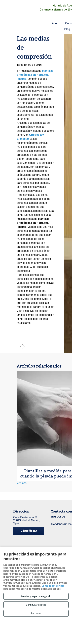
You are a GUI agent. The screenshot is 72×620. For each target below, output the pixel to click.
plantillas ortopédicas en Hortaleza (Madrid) (35, 74)
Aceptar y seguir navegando (36, 596)
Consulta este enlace (53, 585)
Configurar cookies (36, 604)
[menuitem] (53, 23)
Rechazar (36, 613)
